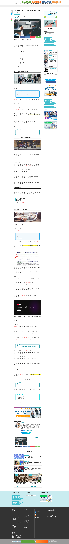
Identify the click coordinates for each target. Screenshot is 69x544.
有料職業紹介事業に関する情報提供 (16, 537)
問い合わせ (13, 533)
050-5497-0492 (50, 517)
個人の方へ (13, 510)
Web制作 (55, 41)
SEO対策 (21, 64)
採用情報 (50, 3)
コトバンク (20, 238)
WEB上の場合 (21, 59)
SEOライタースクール (15, 515)
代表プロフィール (47, 41)
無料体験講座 (14, 519)
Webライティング (15, 503)
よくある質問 (46, 3)
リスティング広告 (22, 62)
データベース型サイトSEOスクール (17, 517)
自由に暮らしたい (26, 522)
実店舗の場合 (21, 58)
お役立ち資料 (32, 3)
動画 (20, 63)
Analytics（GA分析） (15, 502)
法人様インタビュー (47, 38)
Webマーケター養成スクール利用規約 (16, 535)
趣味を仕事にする (26, 523)
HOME (13, 509)
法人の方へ (20, 3)
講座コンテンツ (52, 40)
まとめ (19, 66)
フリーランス (51, 45)
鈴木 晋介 (16, 17)
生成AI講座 (51, 41)
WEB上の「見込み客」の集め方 (23, 61)
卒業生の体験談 (14, 518)
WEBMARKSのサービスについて (17, 522)
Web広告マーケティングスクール (17, 514)
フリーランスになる (26, 520)
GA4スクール (14, 516)
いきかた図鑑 (42, 3)
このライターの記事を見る (26, 432)
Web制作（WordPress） (27, 516)
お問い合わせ (55, 3)
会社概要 (24, 3)
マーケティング (46, 45)
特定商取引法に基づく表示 (15, 536)
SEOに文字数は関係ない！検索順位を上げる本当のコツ (28, 346)
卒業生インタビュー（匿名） (48, 39)
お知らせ (27, 3)
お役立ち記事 (37, 3)
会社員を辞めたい (26, 521)
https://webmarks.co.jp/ (31, 430)
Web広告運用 (20, 502)
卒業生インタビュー (47, 40)
